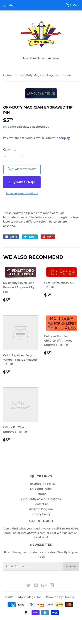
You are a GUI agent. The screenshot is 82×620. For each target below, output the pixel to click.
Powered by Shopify (60, 597)
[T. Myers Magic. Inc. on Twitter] (28, 586)
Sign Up (70, 566)
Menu (12, 5)
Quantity (9, 149)
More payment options (22, 193)
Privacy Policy (41, 514)
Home (7, 75)
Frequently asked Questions (41, 499)
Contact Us (41, 504)
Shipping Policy (41, 488)
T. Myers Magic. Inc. (28, 597)
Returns (41, 494)
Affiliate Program (41, 509)
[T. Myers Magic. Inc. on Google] (44, 586)
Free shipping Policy (41, 483)
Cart (75, 5)
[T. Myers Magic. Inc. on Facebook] (35, 586)
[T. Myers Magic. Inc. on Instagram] (52, 586)
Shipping (9, 126)
